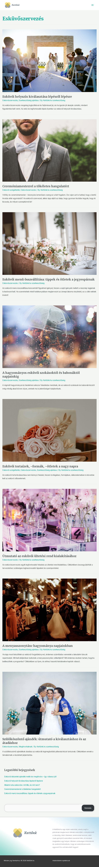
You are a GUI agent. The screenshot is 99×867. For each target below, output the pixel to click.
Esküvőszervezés (10, 100)
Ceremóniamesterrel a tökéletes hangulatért (35, 186)
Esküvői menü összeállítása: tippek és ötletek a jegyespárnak (48, 279)
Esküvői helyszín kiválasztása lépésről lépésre (37, 97)
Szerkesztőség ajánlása (29, 100)
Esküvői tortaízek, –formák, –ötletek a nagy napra (40, 466)
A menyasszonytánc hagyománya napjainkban (37, 646)
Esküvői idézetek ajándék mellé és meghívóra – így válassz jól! (30, 776)
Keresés (87, 808)
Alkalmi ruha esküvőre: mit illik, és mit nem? (22, 785)
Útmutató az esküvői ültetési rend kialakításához (39, 556)
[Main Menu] (92, 5)
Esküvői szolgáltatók (11, 190)
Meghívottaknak (25, 746)
